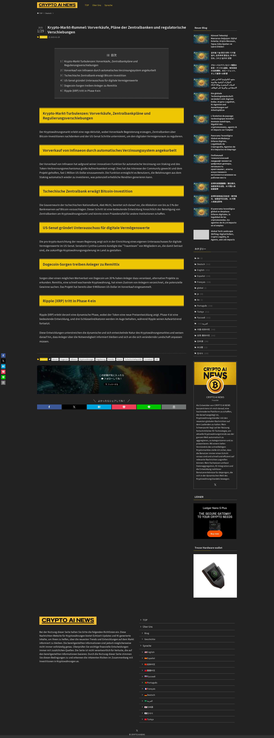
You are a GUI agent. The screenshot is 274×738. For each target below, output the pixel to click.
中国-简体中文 (206, 329)
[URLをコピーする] (174, 406)
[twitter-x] (215, 484)
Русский (203, 317)
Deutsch (43, 37)
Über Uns (148, 626)
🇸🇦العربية (148, 700)
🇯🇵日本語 (148, 706)
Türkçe (203, 311)
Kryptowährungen (86, 359)
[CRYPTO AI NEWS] (57, 5)
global (201, 287)
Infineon (73, 359)
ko (200, 299)
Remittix (111, 359)
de (200, 258)
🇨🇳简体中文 (149, 664)
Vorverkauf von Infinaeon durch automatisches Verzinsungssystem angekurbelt (110, 70)
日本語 (202, 341)
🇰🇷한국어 (148, 713)
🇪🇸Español (149, 658)
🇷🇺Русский (149, 676)
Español (203, 276)
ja (200, 293)
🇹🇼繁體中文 (149, 670)
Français (204, 282)
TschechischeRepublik (133, 359)
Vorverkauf (148, 359)
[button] (49, 406)
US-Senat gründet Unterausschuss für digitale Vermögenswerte (101, 80)
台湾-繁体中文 (206, 335)
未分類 (202, 347)
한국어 (202, 353)
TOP (145, 620)
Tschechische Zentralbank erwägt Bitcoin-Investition (95, 75)
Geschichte (149, 639)
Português (204, 305)
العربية (203, 323)
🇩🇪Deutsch (149, 694)
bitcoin (55, 359)
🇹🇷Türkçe (149, 719)
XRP (157, 359)
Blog (146, 633)
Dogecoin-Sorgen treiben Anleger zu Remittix (90, 85)
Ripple (119, 359)
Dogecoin (64, 359)
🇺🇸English (149, 651)
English (203, 270)
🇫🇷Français (149, 688)
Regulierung (100, 359)
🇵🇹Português (150, 682)
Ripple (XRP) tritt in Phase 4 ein (82, 90)
